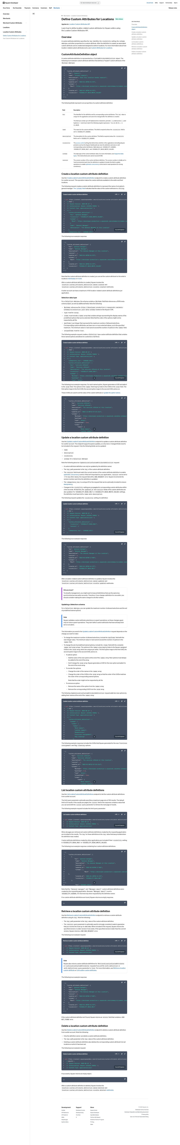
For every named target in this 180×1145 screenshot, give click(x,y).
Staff (50, 8)
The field (79, 188)
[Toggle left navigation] (33, 13)
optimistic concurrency (92, 164)
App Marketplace (94, 1115)
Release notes (173, 8)
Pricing (92, 1122)
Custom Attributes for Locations (101, 48)
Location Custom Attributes (12, 32)
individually (71, 279)
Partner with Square (95, 1117)
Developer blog (79, 1112)
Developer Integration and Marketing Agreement (136, 1112)
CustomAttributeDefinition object (139, 28)
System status (65, 1122)
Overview (6, 14)
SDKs (156, 2)
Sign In (175, 2)
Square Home (93, 1110)
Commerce (35, 8)
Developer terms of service (141, 1109)
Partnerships (169, 2)
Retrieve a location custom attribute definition (139, 48)
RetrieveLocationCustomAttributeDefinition (81, 915)
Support (162, 2)
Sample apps (65, 1119)
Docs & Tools (150, 2)
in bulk (79, 279)
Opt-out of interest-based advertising (139, 1116)
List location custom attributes (86, 970)
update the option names (112, 393)
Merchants (57, 8)
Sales (91, 1124)
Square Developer (94, 1112)
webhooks (109, 1090)
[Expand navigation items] (26, 23)
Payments (27, 8)
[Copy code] (121, 68)
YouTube (78, 1115)
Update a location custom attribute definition (139, 38)
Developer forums (80, 1110)
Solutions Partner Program (97, 1119)
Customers (44, 8)
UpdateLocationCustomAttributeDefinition (81, 441)
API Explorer (65, 1115)
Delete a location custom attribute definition (139, 52)
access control (80, 143)
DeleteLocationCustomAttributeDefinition (81, 1030)
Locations (6, 27)
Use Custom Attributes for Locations (13, 38)
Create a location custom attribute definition (139, 33)
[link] (60, 37)
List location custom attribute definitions (137, 43)
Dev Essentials (17, 8)
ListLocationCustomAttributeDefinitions (80, 794)
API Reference (65, 1112)
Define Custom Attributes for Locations (14, 35)
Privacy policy (145, 1114)
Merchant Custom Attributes (12, 23)
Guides (63, 1110)
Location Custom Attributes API (79, 24)
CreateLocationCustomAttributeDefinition (81, 178)
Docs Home (6, 8)
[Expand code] (124, 68)
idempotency (68, 484)
